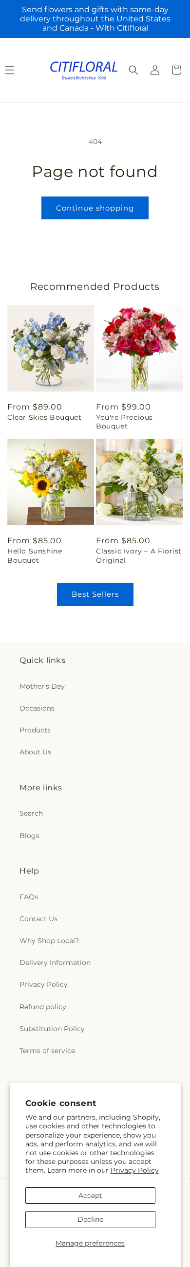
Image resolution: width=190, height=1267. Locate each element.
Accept (90, 1195)
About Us (35, 752)
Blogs (29, 835)
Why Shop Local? (49, 940)
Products (35, 730)
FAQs (28, 896)
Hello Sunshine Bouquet (34, 555)
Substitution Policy (52, 1028)
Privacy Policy (135, 1170)
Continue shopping (95, 208)
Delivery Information (55, 962)
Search (31, 813)
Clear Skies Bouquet (44, 417)
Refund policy (42, 1006)
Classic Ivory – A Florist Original (139, 555)
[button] (133, 70)
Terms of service (47, 1050)
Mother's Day (42, 686)
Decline (90, 1219)
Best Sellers (95, 594)
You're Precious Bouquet (124, 421)
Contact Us (38, 918)
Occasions (37, 708)
